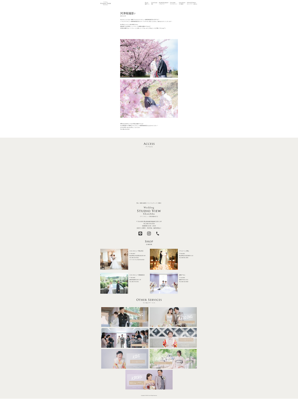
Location (182, 2)
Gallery (172, 2)
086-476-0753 (150, 223)
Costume (154, 2)
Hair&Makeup (163, 2)
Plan (146, 2)
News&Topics (191, 2)
